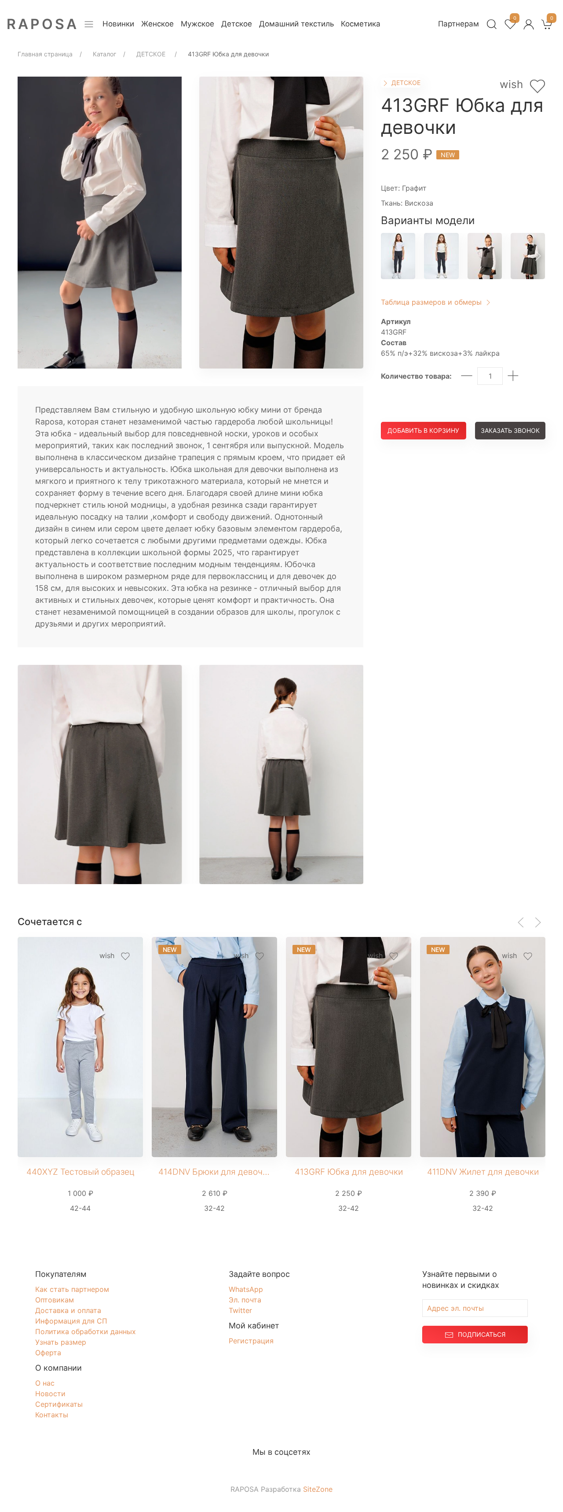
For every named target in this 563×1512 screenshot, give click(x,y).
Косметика (360, 23)
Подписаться (481, 1334)
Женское (157, 23)
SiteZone (318, 1489)
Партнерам (458, 23)
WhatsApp (246, 1289)
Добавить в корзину (423, 430)
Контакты (51, 1414)
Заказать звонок (510, 430)
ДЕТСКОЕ (405, 82)
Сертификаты (59, 1404)
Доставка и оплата (68, 1310)
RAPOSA (43, 24)
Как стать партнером (72, 1289)
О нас (45, 1383)
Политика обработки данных (85, 1331)
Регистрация (251, 1340)
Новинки (118, 23)
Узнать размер (60, 1342)
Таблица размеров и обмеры (432, 302)
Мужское (197, 23)
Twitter (240, 1310)
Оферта (48, 1352)
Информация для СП (71, 1321)
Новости (50, 1393)
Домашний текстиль (296, 23)
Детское (236, 23)
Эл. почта (245, 1299)
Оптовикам (54, 1299)
